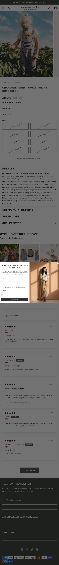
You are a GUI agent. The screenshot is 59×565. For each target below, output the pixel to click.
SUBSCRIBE (14, 299)
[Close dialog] (57, 263)
